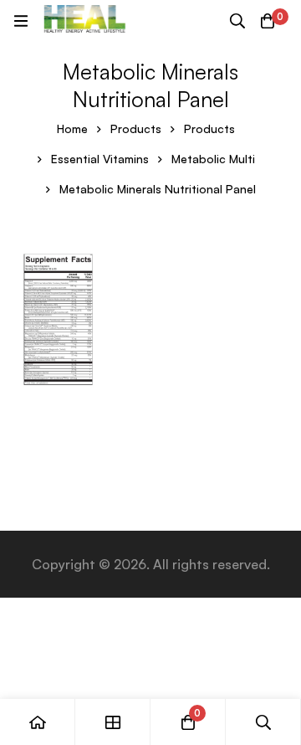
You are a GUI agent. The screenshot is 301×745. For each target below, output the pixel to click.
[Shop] (112, 722)
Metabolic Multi (213, 159)
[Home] (37, 722)
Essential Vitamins (100, 159)
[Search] (237, 21)
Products (135, 128)
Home (72, 128)
